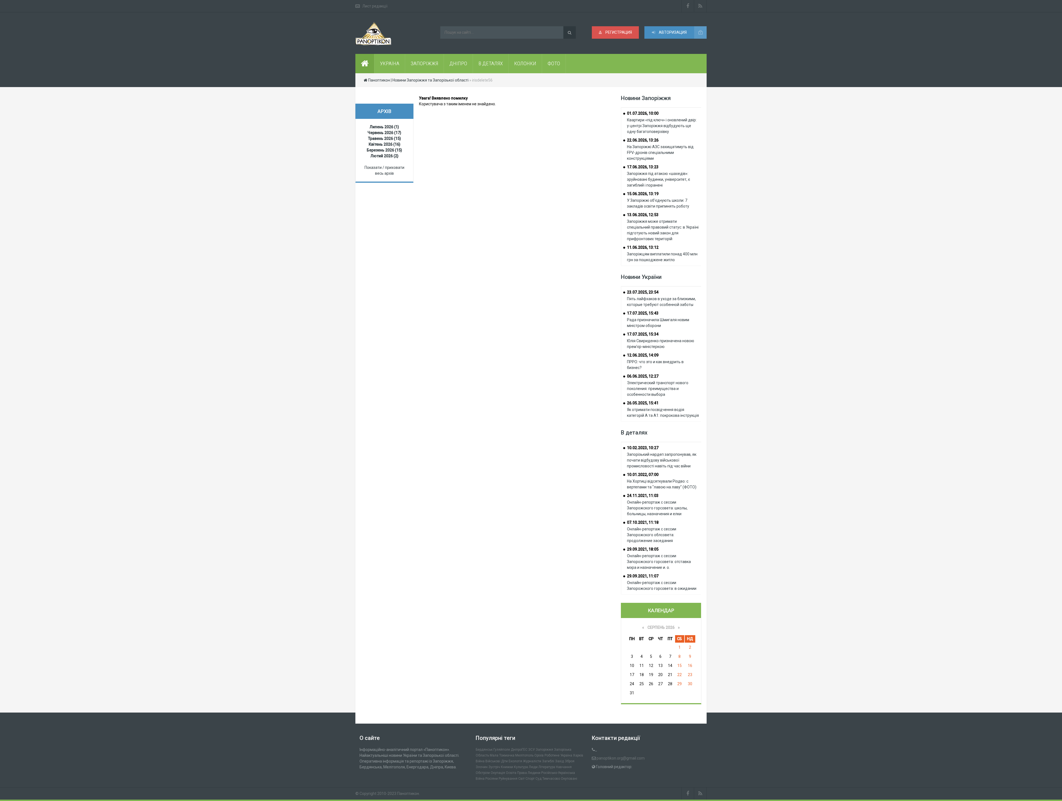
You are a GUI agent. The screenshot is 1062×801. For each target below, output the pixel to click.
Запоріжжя (544, 750)
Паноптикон (408, 793)
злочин (482, 767)
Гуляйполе (501, 750)
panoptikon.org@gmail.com (621, 758)
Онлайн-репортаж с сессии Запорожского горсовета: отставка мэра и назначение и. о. (659, 562)
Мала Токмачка (502, 755)
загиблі (548, 761)
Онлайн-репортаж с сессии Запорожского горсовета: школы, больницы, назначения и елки (657, 508)
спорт (530, 779)
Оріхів (539, 755)
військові (492, 761)
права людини (528, 773)
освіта (511, 773)
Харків (578, 755)
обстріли (483, 773)
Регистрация (618, 32)
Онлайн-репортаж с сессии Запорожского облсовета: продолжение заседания (651, 535)
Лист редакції (374, 6)
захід (559, 761)
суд (538, 779)
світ (521, 779)
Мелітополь (524, 755)
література (546, 767)
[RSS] (700, 6)
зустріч (494, 767)
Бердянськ (484, 750)
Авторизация (672, 32)
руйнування (508, 779)
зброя (569, 761)
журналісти (532, 761)
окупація (498, 773)
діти (504, 761)
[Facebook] (687, 6)
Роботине (552, 755)
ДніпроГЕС (519, 750)
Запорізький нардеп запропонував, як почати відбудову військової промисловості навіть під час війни (661, 460)
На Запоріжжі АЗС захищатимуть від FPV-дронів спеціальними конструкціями (660, 153)
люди (533, 767)
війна (480, 761)
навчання (564, 767)
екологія (515, 761)
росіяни (491, 779)
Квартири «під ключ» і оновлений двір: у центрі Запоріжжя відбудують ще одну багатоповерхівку (662, 126)
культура (521, 767)
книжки (507, 767)
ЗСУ (531, 750)
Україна (566, 755)
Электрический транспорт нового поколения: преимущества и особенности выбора (657, 389)
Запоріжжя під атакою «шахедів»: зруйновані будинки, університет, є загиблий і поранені (658, 179)
